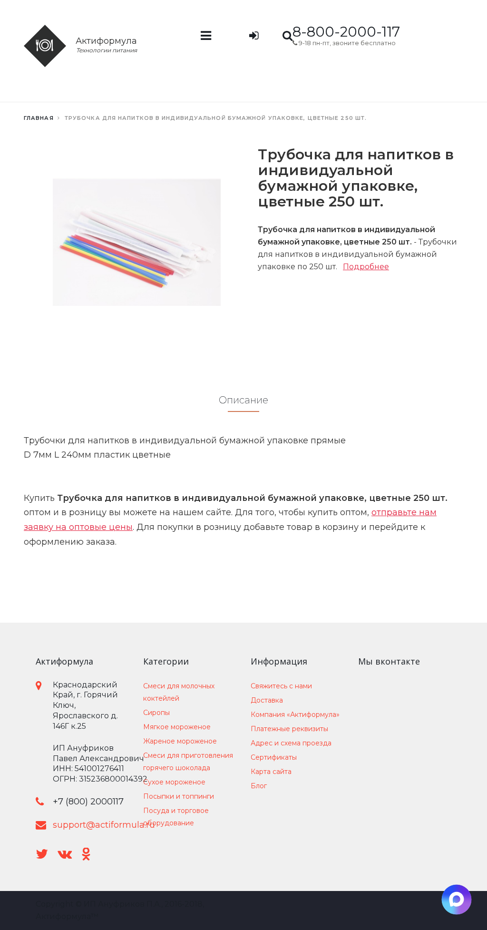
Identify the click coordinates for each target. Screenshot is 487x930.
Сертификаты (274, 757)
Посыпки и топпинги (178, 796)
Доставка (267, 700)
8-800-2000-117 (346, 31)
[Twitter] (42, 854)
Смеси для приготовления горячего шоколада (188, 761)
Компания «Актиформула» (295, 714)
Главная (39, 118)
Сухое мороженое (174, 782)
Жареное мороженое (180, 741)
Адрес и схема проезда (291, 743)
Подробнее (366, 266)
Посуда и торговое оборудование (176, 816)
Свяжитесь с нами (281, 686)
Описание (243, 400)
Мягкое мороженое (177, 727)
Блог (259, 786)
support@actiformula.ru (104, 825)
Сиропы (156, 712)
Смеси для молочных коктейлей (178, 692)
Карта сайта (271, 771)
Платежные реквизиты (289, 728)
